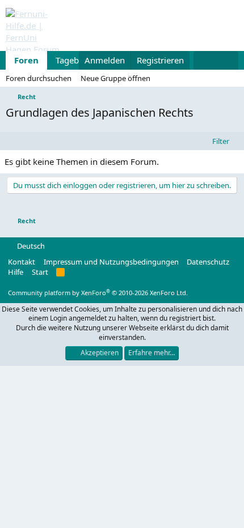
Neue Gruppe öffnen (115, 78)
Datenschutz (208, 262)
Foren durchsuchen (38, 78)
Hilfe (15, 272)
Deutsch (30, 246)
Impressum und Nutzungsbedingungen (111, 262)
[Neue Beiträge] (204, 60)
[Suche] (227, 60)
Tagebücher (78, 60)
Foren (26, 60)
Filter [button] (220, 141)
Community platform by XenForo (98, 292)
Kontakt (21, 262)
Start (40, 272)
